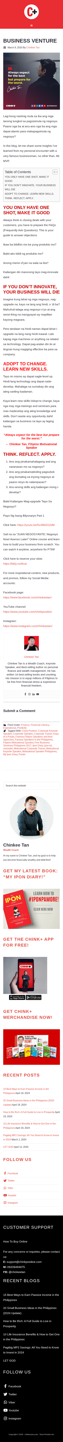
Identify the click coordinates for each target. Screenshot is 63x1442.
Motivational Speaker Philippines (39, 751)
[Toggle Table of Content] (53, 171)
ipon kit (48, 745)
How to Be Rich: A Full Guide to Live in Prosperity (29, 1112)
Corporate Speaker (23, 733)
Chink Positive (29, 731)
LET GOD (8, 1147)
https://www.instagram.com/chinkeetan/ (27, 626)
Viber (10, 1188)
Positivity (22, 728)
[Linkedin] (33, 694)
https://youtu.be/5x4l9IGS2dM (36, 524)
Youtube (11, 1195)
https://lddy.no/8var (15, 563)
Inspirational (9, 728)
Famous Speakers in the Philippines (34, 739)
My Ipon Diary (10, 754)
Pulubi (22, 754)
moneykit (8, 748)
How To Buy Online (15, 1241)
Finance (25, 725)
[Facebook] (25, 694)
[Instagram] (29, 694)
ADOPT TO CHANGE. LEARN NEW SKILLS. (29, 193)
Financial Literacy (40, 725)
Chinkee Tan (31, 11)
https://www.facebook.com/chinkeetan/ (27, 597)
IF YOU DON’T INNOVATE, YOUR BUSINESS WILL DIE (30, 187)
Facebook (12, 1173)
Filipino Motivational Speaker (18, 742)
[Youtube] (37, 694)
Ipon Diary (38, 745)
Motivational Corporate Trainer (29, 748)
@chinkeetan (17, 1272)
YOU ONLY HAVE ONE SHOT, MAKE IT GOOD (27, 178)
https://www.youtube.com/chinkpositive (27, 611)
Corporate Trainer (43, 733)
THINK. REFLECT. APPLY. (19, 198)
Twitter (11, 1180)
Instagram (12, 1203)
